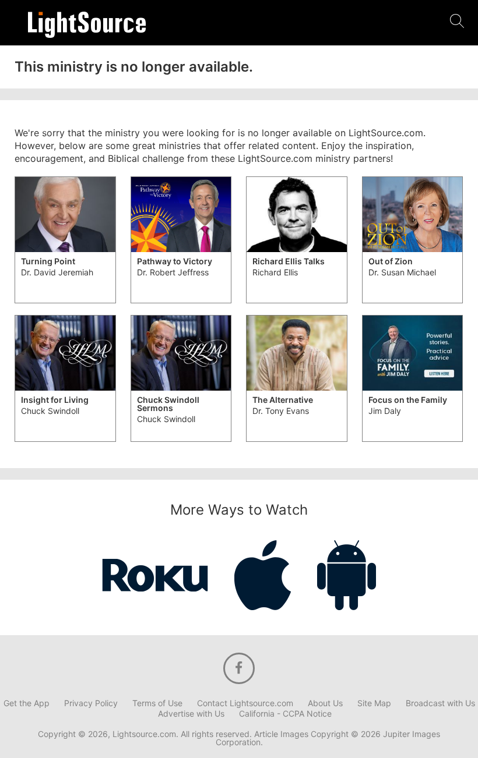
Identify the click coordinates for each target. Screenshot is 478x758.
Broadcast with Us (440, 703)
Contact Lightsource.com (245, 703)
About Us (325, 703)
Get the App (26, 703)
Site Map (374, 703)
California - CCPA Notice (285, 714)
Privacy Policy (91, 703)
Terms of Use (157, 703)
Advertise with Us (191, 714)
